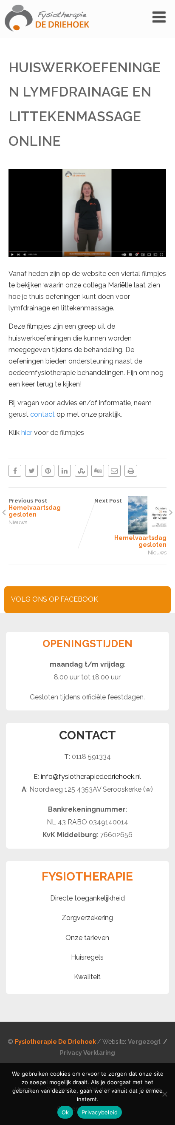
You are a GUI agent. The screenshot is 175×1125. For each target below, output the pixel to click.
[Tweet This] (31, 471)
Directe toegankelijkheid (87, 898)
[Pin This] (48, 471)
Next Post (130, 522)
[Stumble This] (81, 471)
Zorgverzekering (87, 918)
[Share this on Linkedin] (64, 471)
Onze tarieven (87, 938)
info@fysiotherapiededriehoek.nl (91, 777)
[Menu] (159, 17)
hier (27, 433)
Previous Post (34, 507)
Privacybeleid (100, 1112)
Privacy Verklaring (87, 1052)
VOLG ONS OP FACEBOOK (54, 599)
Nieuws (17, 522)
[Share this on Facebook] (14, 471)
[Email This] (114, 471)
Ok (65, 1112)
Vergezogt (145, 1041)
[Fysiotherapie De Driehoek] (46, 34)
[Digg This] (97, 471)
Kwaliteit (87, 977)
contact (42, 414)
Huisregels (87, 957)
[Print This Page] (130, 471)
